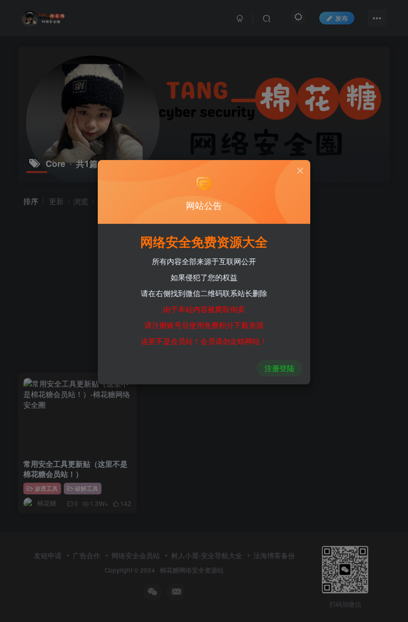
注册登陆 (279, 368)
